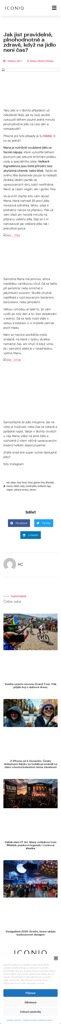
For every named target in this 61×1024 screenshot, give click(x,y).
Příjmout (30, 993)
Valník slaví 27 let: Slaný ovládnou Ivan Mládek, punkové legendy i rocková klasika (30, 845)
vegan (9, 489)
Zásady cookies (14, 1019)
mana (9, 486)
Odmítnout (30, 1002)
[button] (56, 958)
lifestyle (50, 482)
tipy (48, 486)
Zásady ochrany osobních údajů (38, 1019)
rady (22, 486)
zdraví (32, 489)
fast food (22, 482)
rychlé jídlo (30, 486)
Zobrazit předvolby (30, 1011)
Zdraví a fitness (45, 61)
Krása (33, 61)
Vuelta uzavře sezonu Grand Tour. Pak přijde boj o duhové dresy (30, 685)
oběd (16, 486)
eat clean (11, 482)
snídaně (41, 486)
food (30, 482)
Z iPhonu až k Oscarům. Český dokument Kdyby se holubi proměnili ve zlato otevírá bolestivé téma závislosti (30, 764)
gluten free (39, 482)
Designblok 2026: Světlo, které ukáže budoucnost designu (31, 933)
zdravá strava (21, 489)
